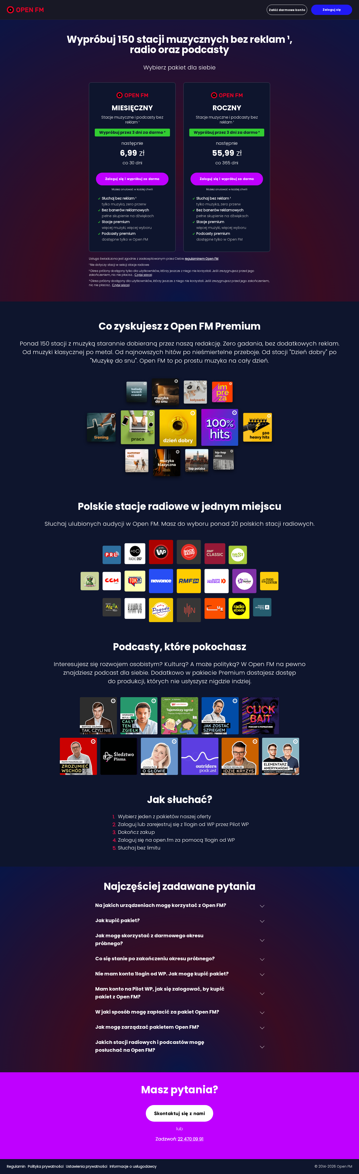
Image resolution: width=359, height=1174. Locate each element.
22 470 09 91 (190, 1139)
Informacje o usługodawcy (133, 1166)
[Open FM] (25, 10)
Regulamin (16, 1166)
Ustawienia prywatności (86, 1166)
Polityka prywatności (45, 1166)
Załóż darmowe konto (287, 10)
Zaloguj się (332, 10)
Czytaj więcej (143, 275)
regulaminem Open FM (201, 259)
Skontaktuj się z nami (179, 1113)
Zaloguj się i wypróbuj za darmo (132, 179)
